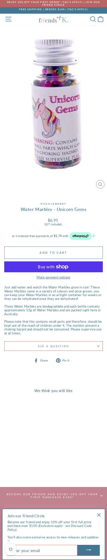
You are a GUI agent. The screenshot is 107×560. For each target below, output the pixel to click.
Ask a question (53, 346)
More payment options (53, 277)
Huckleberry (53, 203)
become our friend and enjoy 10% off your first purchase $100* (52, 496)
